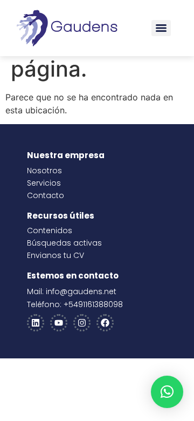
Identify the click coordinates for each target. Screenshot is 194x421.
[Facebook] (105, 322)
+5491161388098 (93, 304)
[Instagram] (82, 322)
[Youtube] (58, 322)
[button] (167, 392)
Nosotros (44, 170)
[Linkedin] (35, 322)
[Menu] (161, 28)
